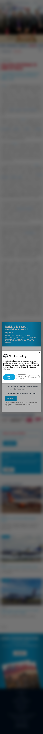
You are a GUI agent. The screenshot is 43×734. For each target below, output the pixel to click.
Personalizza (34, 377)
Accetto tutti (9, 377)
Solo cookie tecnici (22, 377)
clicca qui (6, 369)
